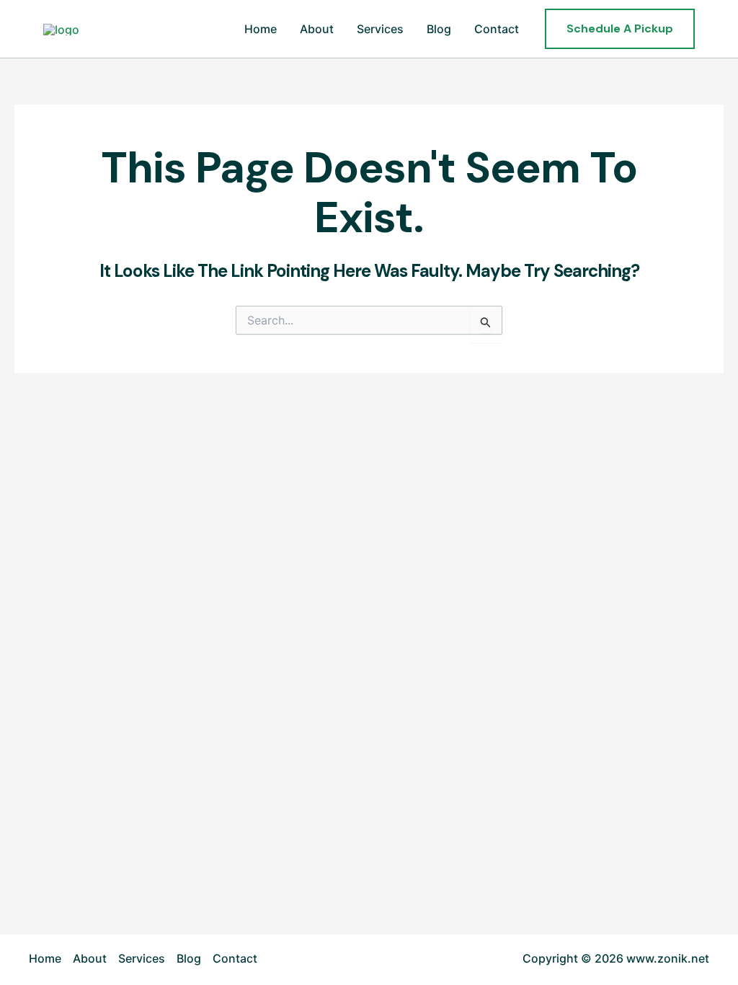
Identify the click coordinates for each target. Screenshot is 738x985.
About (317, 29)
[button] (620, 29)
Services (380, 29)
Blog (439, 29)
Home (260, 29)
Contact (496, 29)
